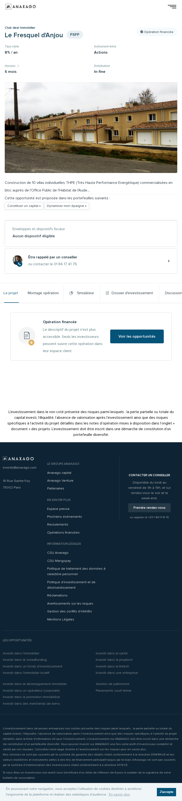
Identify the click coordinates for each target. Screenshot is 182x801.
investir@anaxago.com (19, 468)
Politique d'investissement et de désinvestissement (71, 585)
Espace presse (58, 509)
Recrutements (57, 524)
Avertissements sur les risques (70, 603)
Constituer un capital (23, 206)
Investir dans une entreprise (117, 673)
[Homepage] (21, 6)
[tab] (129, 293)
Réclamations (57, 595)
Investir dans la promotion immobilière (31, 697)
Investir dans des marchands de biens (31, 704)
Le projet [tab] (11, 293)
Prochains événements (64, 517)
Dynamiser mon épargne (66, 206)
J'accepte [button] (166, 792)
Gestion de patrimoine (112, 684)
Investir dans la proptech (114, 660)
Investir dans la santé (112, 653)
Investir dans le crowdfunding (25, 660)
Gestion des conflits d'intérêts (69, 611)
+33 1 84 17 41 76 (158, 517)
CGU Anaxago (57, 553)
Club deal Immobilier (20, 28)
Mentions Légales (60, 619)
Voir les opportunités (136, 336)
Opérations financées (63, 533)
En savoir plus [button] (119, 794)
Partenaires (55, 488)
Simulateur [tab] (84, 293)
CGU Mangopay (59, 561)
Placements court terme (114, 691)
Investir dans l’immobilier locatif (26, 673)
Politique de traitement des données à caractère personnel (76, 571)
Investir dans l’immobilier (21, 653)
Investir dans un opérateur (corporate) (31, 691)
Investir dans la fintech (112, 666)
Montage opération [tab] (43, 293)
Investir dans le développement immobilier (35, 684)
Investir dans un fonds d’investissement (32, 666)
